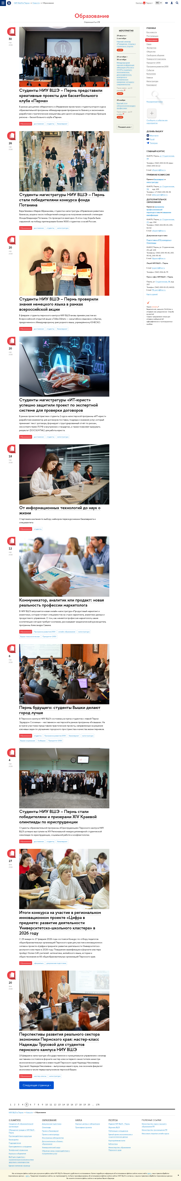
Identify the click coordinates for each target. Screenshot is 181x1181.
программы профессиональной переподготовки (155, 209)
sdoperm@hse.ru (159, 230)
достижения (39, 124)
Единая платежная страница (19, 1166)
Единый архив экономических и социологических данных (121, 1135)
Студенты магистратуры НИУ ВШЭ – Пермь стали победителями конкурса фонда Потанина (62, 200)
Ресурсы (113, 1120)
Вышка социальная (27, 740)
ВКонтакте (154, 135)
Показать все (124, 127)
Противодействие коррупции (20, 1136)
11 (51, 1104)
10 (46, 1104)
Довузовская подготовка (157, 235)
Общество (151, 51)
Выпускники (151, 73)
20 (89, 1104)
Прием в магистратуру (50, 1134)
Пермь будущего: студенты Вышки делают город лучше (59, 709)
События (150, 70)
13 (59, 1104)
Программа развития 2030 (157, 66)
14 (63, 1104)
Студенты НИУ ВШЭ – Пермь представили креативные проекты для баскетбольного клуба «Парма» (60, 95)
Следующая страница (36, 1085)
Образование (49, 1120)
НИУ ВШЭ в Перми (16, 1112)
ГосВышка (41, 740)
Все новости (152, 32)
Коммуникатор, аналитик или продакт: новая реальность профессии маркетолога (61, 602)
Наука (149, 44)
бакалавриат (159, 179)
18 (80, 1104)
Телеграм (154, 143)
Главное (150, 77)
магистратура (62, 228)
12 (55, 1104)
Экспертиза (151, 48)
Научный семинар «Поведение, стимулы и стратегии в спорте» (126, 43)
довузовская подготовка (56, 963)
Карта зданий (152, 294)
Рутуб (152, 139)
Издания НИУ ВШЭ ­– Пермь (119, 1124)
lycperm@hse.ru (158, 268)
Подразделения (15, 1143)
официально (39, 963)
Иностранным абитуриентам (53, 1138)
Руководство (14, 1139)
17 (76, 1104)
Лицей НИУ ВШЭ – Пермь (157, 263)
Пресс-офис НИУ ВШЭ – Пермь (160, 277)
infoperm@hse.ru (159, 170)
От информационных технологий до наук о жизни (59, 510)
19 (84, 1104)
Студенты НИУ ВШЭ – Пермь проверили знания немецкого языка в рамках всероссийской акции (58, 304)
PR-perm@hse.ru (158, 290)
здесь (149, 1173)
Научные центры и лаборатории (87, 1124)
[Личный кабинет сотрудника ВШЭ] (172, 3)
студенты (50, 124)
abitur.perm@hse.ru (159, 195)
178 (98, 1104)
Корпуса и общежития (17, 1153)
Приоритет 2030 (153, 62)
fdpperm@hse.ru (158, 258)
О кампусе (15, 1120)
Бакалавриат (152, 85)
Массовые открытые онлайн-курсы (155, 1133)
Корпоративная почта (117, 1140)
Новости (29, 1112)
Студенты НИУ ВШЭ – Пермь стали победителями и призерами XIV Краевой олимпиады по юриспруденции (58, 816)
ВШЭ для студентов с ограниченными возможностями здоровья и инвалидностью (21, 1159)
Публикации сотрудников (118, 1131)
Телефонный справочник (18, 1150)
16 (72, 1104)
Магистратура (152, 81)
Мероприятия (126, 30)
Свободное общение (155, 55)
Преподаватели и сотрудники (20, 1146)
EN (161, 3)
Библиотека (113, 1144)
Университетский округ (51, 1147)
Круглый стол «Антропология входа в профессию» (126, 105)
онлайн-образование (66, 631)
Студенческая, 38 (162, 281)
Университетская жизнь (156, 59)
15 (68, 1104)
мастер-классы (40, 1076)
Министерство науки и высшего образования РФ (154, 1125)
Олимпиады (46, 1127)
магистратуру (152, 182)
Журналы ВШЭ (114, 1127)
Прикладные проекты (83, 1127)
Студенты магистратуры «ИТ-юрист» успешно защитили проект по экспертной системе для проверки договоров (58, 405)
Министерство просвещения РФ (154, 1130)
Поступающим (152, 36)
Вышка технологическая (30, 636)
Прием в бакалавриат (50, 1131)
